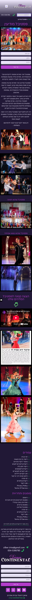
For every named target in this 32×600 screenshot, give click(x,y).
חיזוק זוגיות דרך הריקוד (19, 476)
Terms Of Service (21, 488)
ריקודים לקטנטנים (21, 469)
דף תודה (25, 478)
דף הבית (25, 457)
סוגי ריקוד (24, 483)
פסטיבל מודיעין (22, 507)
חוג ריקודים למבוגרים (20, 471)
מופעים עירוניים (22, 505)
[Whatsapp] (13, 590)
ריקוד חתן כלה (22, 466)
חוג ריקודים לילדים (21, 474)
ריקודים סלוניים (22, 481)
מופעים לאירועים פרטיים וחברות (16, 500)
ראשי (29, 19)
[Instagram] (8, 590)
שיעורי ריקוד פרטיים (21, 462)
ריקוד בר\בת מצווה (21, 459)
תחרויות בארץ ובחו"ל (20, 502)
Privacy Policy (22, 486)
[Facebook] (24, 590)
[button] (6, 6)
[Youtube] (19, 590)
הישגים (25, 498)
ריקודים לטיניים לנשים (20, 464)
